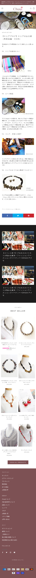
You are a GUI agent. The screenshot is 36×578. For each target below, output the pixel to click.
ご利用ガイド (6, 534)
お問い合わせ (6, 519)
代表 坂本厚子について (8, 502)
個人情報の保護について (9, 537)
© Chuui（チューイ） (18, 559)
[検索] (31, 8)
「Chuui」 (5, 197)
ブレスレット (6, 481)
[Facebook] (2, 552)
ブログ (4, 511)
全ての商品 (5, 487)
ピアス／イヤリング (7, 478)
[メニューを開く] (2, 8)
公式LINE (4, 549)
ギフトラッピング (7, 528)
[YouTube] (14, 552)
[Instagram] (10, 552)
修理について (6, 531)
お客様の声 (5, 490)
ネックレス (5, 475)
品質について (6, 505)
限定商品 (4, 484)
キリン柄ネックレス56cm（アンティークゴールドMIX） (9, 451)
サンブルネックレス (26, 450)
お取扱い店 (5, 513)
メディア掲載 (6, 516)
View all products (18, 462)
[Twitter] (6, 552)
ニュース (4, 508)
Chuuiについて (6, 499)
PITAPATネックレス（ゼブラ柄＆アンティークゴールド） (9, 344)
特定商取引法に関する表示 (9, 540)
